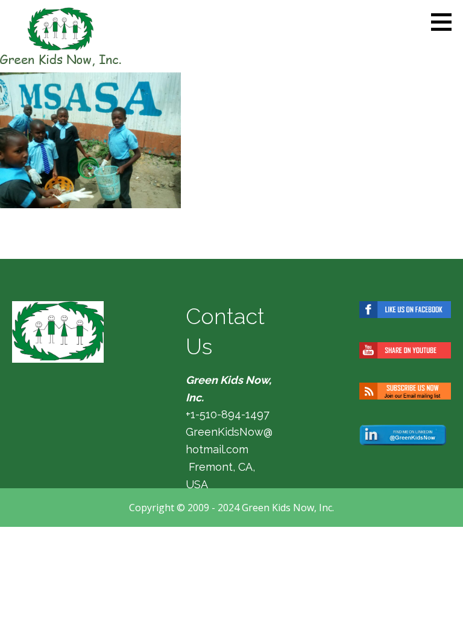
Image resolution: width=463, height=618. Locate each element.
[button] (445, 21)
